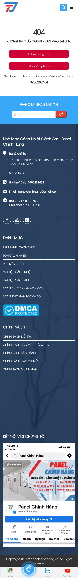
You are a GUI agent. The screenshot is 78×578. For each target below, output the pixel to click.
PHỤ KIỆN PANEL (13, 263)
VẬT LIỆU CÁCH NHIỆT (17, 272)
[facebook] (7, 220)
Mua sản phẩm (39, 66)
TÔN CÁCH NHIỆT (14, 255)
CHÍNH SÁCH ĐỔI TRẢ (17, 336)
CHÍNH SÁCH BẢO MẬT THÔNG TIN (26, 344)
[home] (11, 7)
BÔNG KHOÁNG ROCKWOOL (22, 296)
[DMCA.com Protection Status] (21, 308)
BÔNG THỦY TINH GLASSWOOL (23, 288)
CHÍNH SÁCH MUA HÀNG (20, 369)
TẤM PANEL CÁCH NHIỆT (19, 247)
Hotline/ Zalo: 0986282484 (26, 182)
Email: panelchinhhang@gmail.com (33, 191)
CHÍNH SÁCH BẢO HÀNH (19, 353)
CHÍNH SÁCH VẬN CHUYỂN (21, 361)
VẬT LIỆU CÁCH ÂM (16, 280)
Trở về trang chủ (39, 54)
